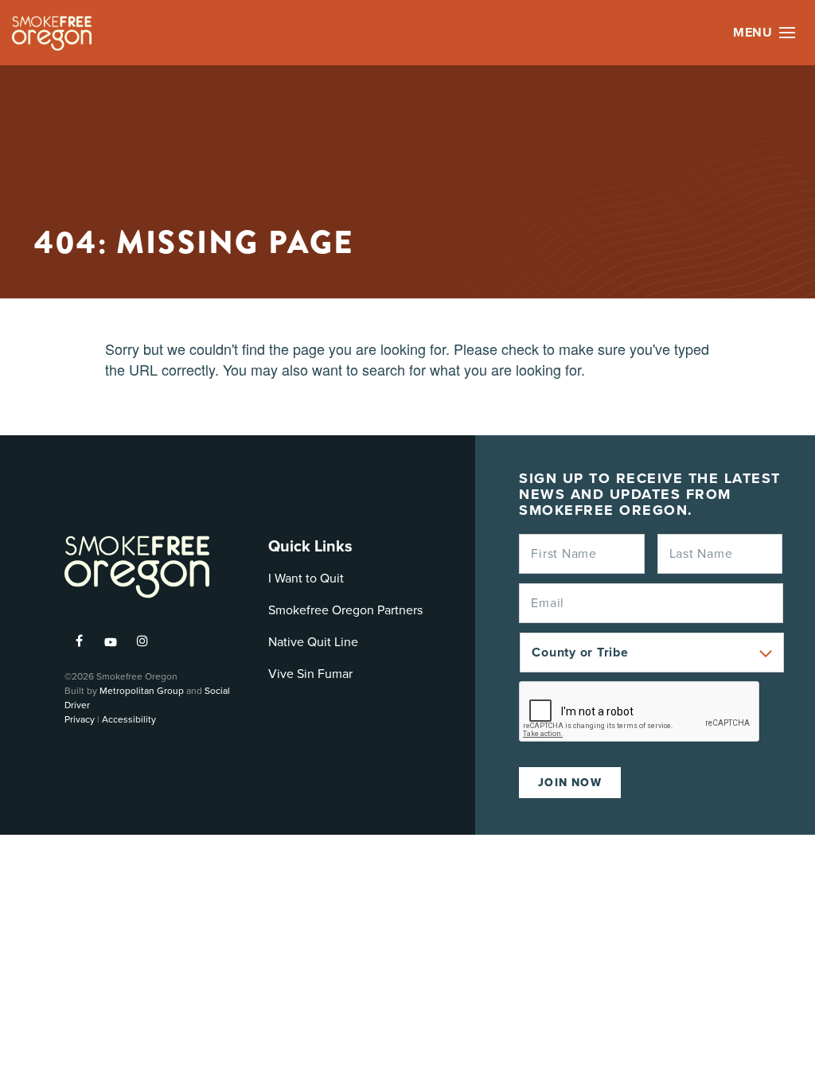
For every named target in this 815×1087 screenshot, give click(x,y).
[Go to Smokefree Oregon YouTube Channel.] (110, 635)
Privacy (79, 719)
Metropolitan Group (141, 690)
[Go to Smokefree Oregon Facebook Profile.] (78, 640)
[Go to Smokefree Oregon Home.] (52, 33)
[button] (787, 32)
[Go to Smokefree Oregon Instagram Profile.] (142, 640)
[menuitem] (78, 640)
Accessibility (129, 719)
